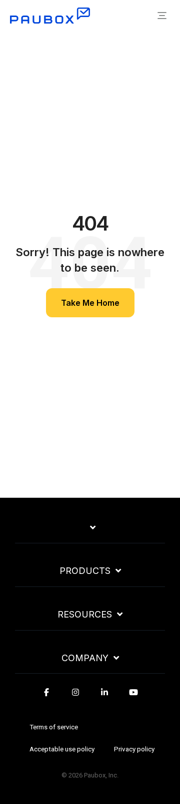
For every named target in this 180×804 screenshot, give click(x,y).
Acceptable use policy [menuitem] (62, 749)
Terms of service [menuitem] (54, 727)
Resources (85, 615)
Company (85, 658)
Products (85, 571)
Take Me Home (90, 303)
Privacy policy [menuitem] (134, 749)
